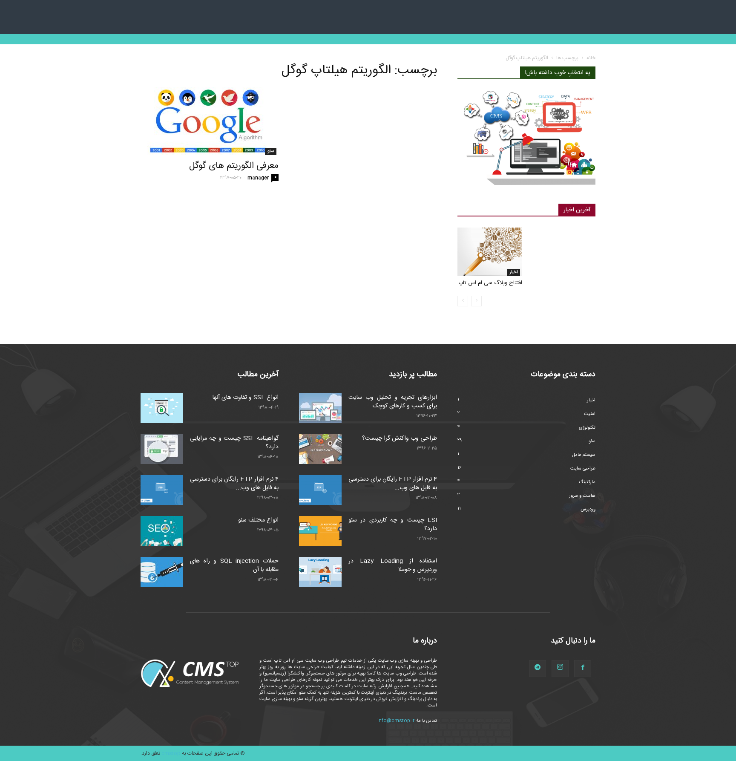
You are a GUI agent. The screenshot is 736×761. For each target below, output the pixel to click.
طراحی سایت (582, 469)
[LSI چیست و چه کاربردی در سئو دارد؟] (320, 531)
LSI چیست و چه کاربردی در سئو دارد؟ (392, 524)
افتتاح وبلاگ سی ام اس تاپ (490, 283)
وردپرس (588, 509)
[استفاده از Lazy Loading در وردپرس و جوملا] (320, 572)
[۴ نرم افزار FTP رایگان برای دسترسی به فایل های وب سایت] (162, 490)
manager (258, 178)
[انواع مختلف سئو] (162, 531)
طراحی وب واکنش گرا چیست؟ (399, 438)
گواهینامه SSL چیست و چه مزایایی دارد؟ (234, 442)
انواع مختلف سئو (258, 520)
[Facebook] (582, 668)
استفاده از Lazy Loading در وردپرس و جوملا (392, 565)
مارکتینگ (587, 482)
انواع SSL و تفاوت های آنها (246, 397)
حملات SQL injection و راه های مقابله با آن (234, 565)
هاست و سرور (582, 496)
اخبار (514, 272)
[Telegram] (537, 668)
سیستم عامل (583, 455)
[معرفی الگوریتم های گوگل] (210, 121)
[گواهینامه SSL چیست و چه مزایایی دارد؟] (162, 449)
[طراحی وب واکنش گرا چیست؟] (320, 449)
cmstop (171, 753)
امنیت (589, 414)
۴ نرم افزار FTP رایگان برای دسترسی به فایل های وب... (234, 483)
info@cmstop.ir (395, 721)
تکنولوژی (587, 428)
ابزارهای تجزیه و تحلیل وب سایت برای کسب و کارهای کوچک (392, 401)
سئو (270, 151)
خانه (590, 58)
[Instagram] (560, 668)
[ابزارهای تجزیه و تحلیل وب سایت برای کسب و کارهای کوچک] (320, 408)
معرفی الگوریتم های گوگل (234, 166)
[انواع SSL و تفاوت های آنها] (162, 408)
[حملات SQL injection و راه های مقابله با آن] (162, 572)
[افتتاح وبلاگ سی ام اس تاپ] (489, 252)
